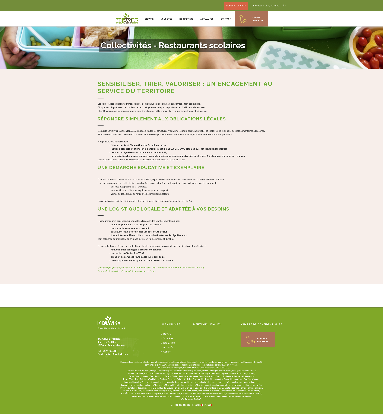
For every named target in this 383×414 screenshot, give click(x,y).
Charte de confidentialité (261, 324)
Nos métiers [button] (186, 19)
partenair (206, 405)
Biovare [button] (149, 19)
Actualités (206, 19)
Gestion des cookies (180, 405)
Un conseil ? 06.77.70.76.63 (265, 5)
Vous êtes (168, 338)
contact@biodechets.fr (116, 354)
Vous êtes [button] (166, 19)
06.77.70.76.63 (109, 351)
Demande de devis (236, 5)
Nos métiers (169, 343)
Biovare (167, 334)
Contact (226, 19)
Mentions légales (207, 324)
